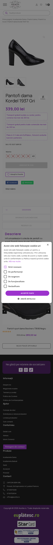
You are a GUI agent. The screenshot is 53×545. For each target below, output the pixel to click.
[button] (26, 299)
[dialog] (26, 272)
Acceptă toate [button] (27, 293)
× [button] (48, 245)
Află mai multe (15, 261)
